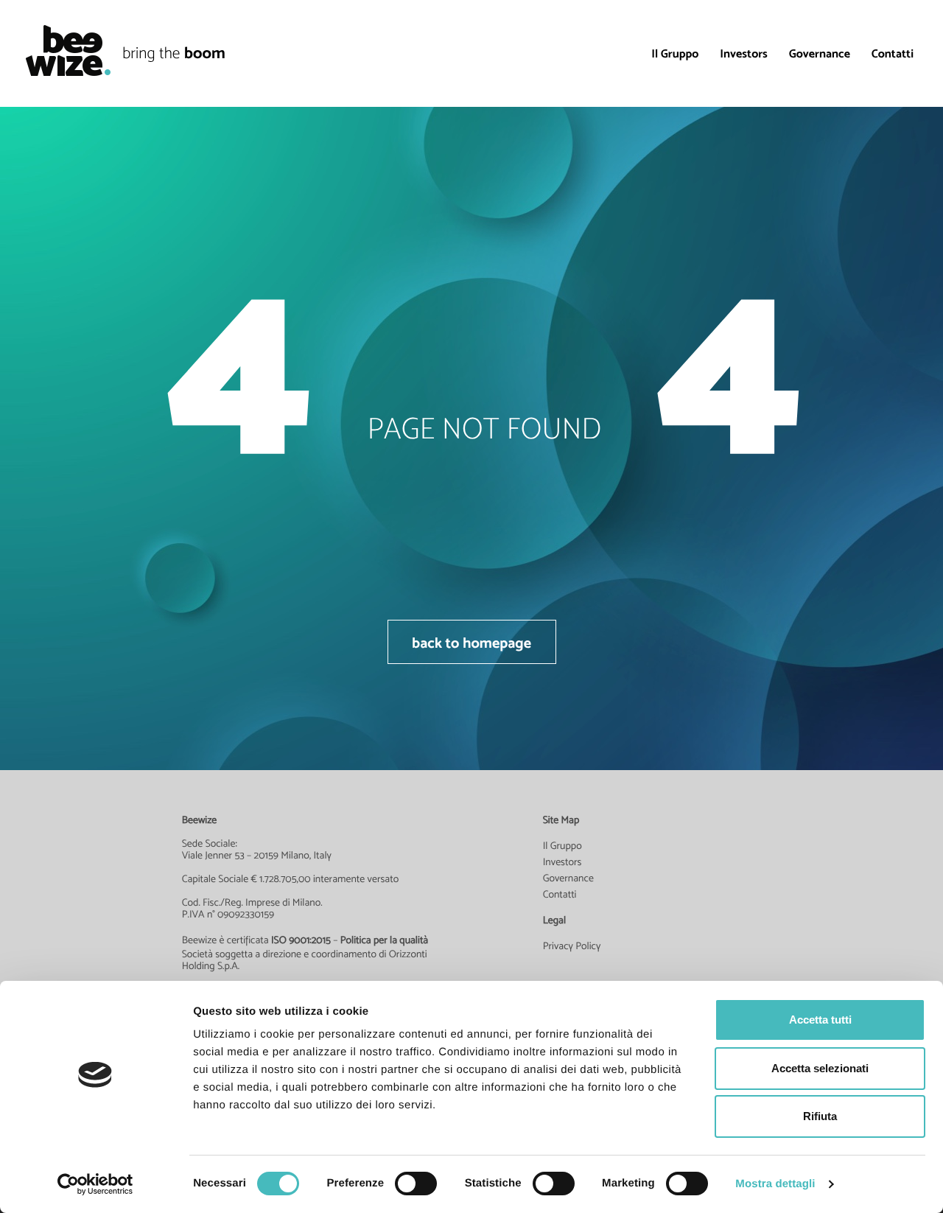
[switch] (416, 1183)
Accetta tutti (820, 1019)
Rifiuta (820, 1116)
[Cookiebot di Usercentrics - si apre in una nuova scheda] (95, 1184)
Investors (744, 53)
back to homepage (471, 642)
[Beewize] (61, 50)
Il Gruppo (674, 53)
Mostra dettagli (775, 1184)
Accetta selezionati (820, 1068)
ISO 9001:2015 (301, 940)
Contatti (893, 53)
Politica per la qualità (384, 940)
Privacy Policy (572, 946)
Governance (819, 53)
